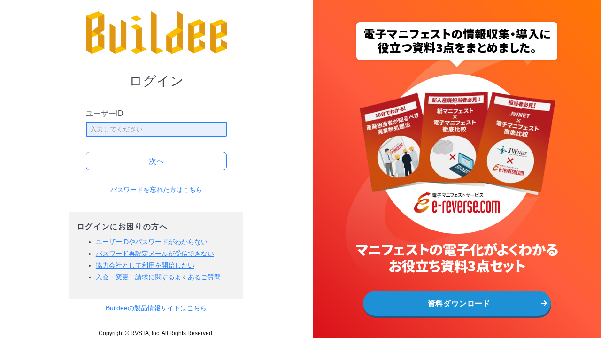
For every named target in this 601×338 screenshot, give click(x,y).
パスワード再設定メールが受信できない (155, 253)
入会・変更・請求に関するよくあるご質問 (158, 277)
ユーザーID (104, 113)
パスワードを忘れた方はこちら (156, 189)
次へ (156, 161)
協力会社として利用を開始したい (145, 265)
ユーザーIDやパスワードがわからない (152, 242)
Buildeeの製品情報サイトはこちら (156, 308)
